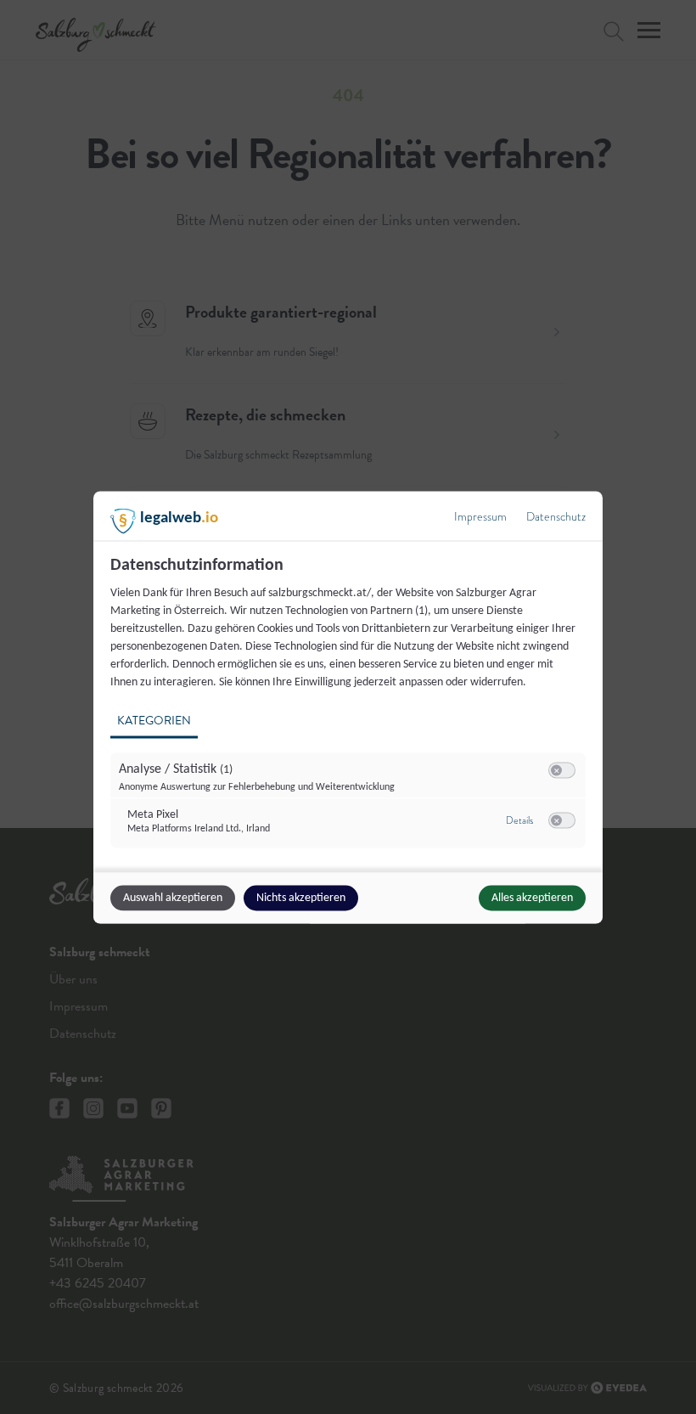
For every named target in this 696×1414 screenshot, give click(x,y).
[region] (350, 711)
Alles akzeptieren (532, 897)
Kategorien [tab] (154, 720)
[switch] (562, 770)
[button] (556, 769)
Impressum (480, 516)
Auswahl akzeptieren (172, 897)
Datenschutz (556, 516)
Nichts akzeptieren (300, 897)
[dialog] (348, 707)
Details (519, 820)
